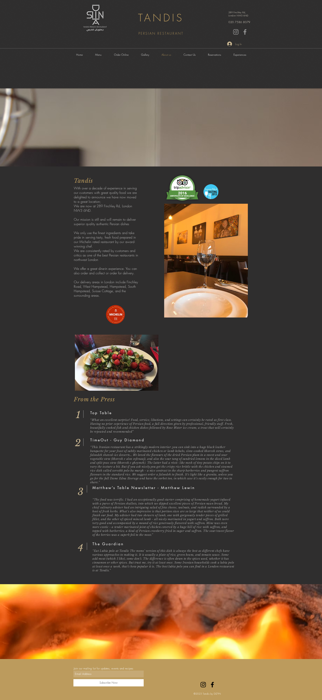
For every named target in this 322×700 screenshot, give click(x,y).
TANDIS (161, 18)
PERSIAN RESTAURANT (161, 33)
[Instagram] (235, 32)
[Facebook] (245, 32)
